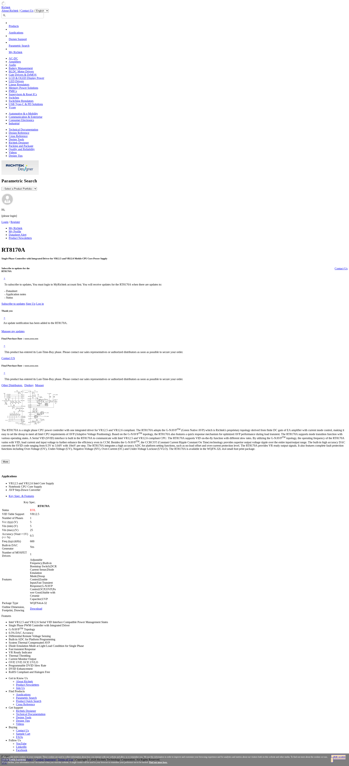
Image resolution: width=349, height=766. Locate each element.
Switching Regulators (21, 100)
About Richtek (9, 10)
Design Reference (19, 132)
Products (14, 26)
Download (36, 608)
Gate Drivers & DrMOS (23, 74)
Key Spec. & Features (21, 496)
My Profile (15, 231)
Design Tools (16, 139)
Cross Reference (18, 136)
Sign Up (30, 303)
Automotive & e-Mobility (23, 113)
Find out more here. (158, 762)
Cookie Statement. (17, 759)
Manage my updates (13, 331)
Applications (16, 32)
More (5, 461)
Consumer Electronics (21, 120)
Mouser (39, 385)
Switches (14, 97)
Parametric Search (19, 45)
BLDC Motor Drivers (21, 71)
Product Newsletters (20, 238)
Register (15, 222)
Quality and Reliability (22, 149)
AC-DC (13, 58)
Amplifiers (15, 61)
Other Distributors (12, 385)
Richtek (5, 7)
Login (4, 222)
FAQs (19, 737)
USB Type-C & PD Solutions (26, 104)
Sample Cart (23, 733)
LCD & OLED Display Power (26, 78)
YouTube (21, 743)
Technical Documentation (23, 129)
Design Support (18, 39)
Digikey (29, 385)
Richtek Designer (19, 142)
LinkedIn (21, 746)
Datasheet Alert (17, 234)
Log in (40, 303)
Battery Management (21, 68)
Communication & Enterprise (25, 116)
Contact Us (26, 10)
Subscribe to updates (13, 303)
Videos (13, 152)
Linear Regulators (19, 84)
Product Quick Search (28, 701)
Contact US (8, 358)
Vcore (12, 107)
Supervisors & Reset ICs (23, 94)
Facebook (21, 750)
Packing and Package (21, 145)
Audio (12, 64)
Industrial (14, 123)
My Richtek (15, 52)
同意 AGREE (339, 757)
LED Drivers (16, 81)
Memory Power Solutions (23, 87)
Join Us (20, 688)
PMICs (13, 91)
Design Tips (16, 155)
